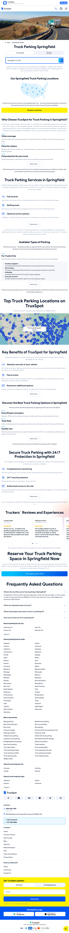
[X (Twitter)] (60, 798)
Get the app (8, 838)
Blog (5, 841)
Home (6, 831)
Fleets (6, 866)
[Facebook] (8, 798)
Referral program (9, 847)
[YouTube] (19, 798)
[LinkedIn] (29, 798)
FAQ (5, 851)
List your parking (9, 835)
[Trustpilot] (50, 798)
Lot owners (7, 870)
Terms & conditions (10, 854)
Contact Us (7, 873)
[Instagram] (39, 798)
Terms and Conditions (22, 903)
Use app (63, 3)
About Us (7, 844)
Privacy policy (8, 857)
